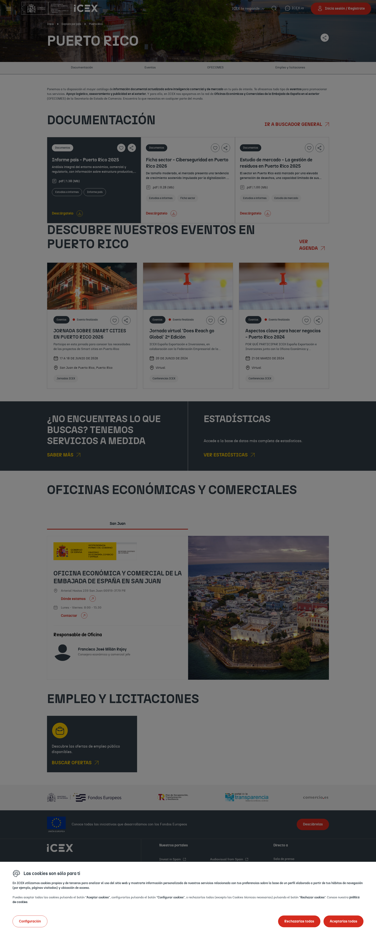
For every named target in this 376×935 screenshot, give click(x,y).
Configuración (30, 921)
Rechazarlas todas (299, 921)
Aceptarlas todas (343, 921)
